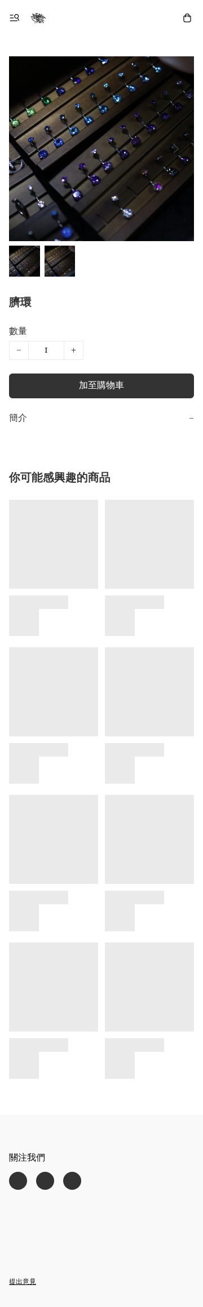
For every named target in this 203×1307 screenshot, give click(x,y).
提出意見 (22, 1282)
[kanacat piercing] (38, 18)
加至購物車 (101, 386)
